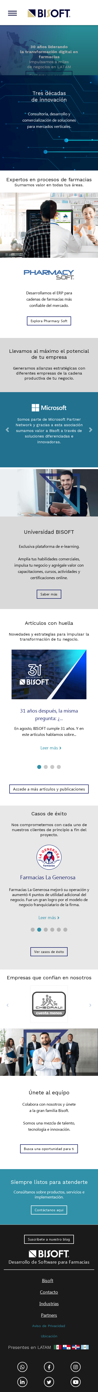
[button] (7, 429)
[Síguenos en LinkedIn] (22, 1382)
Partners (49, 1315)
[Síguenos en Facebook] (49, 1367)
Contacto (49, 1292)
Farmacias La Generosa (47, 877)
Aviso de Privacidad (48, 1326)
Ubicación (49, 1336)
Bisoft (47, 1280)
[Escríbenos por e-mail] (76, 1367)
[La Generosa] (49, 857)
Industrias (49, 1303)
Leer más (49, 747)
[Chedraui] (49, 1004)
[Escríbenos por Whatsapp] (22, 1367)
